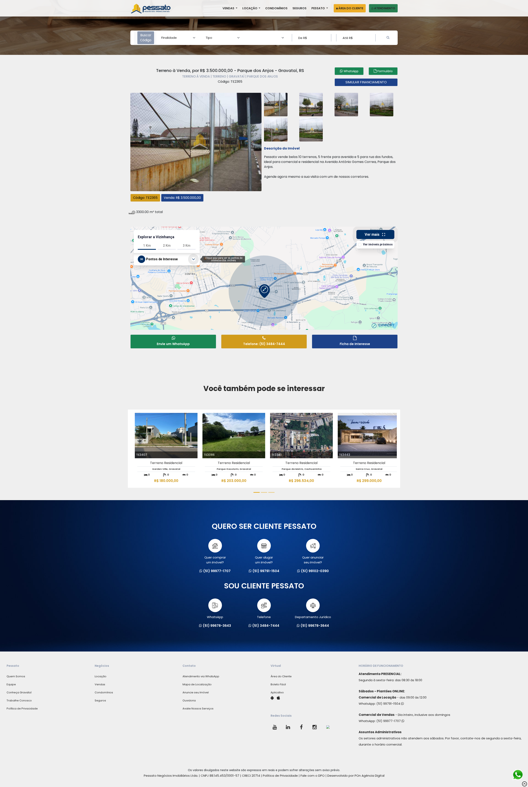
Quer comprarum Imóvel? (215, 559)
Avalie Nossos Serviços (198, 708)
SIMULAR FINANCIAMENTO (366, 82)
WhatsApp (215, 617)
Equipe (11, 684)
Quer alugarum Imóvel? (264, 559)
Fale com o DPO (313, 775)
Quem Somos (16, 676)
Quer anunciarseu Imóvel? (313, 559)
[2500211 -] (381, 104)
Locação (250, 8)
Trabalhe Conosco (19, 700)
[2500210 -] (346, 104)
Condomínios (276, 8)
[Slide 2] (264, 492)
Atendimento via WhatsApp (201, 676)
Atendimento (384, 8)
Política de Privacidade (22, 708)
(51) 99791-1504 (388, 703)
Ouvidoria (189, 700)
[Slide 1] (256, 492)
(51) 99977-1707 (389, 721)
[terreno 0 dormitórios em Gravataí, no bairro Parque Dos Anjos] (196, 141)
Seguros (299, 8)
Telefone (264, 617)
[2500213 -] (311, 129)
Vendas (229, 8)
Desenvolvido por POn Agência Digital (355, 775)
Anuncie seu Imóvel (196, 692)
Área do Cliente (350, 8)
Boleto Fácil (278, 684)
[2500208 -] (276, 104)
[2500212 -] (276, 129)
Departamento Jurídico (313, 617)
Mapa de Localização (197, 684)
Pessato (318, 8)
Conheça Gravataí (19, 692)
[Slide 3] (271, 492)
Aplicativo (277, 692)
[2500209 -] (311, 104)
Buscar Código (145, 37)
